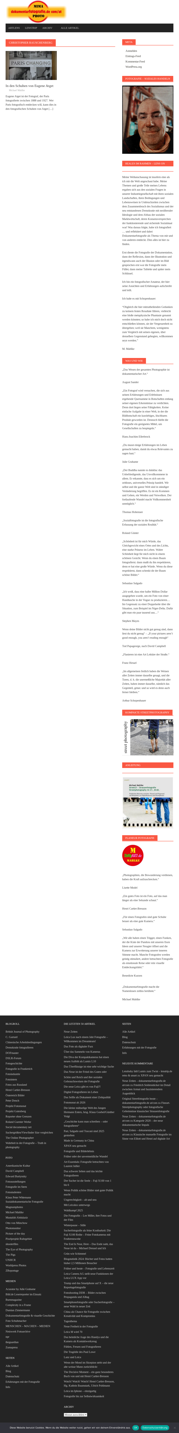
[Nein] (174, 1428)
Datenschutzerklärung (154, 1427)
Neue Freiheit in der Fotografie (81, 1326)
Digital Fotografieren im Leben (81, 1092)
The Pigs (10, 1254)
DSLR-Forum (13, 1058)
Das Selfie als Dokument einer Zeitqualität (87, 1097)
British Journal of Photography (23, 1031)
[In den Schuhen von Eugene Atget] (31, 65)
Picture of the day (15, 1233)
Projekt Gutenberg (16, 1111)
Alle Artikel (70, 28)
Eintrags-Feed (133, 56)
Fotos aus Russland (16, 1084)
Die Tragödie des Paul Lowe (79, 1351)
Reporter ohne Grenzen (18, 1116)
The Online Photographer (20, 1137)
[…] (50, 108)
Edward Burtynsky (16, 1176)
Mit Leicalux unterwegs (77, 1204)
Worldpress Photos (16, 1265)
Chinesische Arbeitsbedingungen (24, 1042)
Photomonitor (13, 1228)
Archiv (47, 28)
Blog (8, 1371)
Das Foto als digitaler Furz (78, 1046)
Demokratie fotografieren (19, 1047)
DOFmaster (12, 1052)
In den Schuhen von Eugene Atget (29, 86)
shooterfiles (12, 1244)
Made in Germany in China (79, 1140)
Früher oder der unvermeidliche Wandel (86, 1156)
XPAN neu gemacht (75, 1145)
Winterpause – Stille (75, 1225)
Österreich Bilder (15, 1095)
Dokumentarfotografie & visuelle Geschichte (30, 1315)
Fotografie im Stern (16, 1186)
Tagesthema (70, 1321)
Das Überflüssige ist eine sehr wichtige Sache (89, 1066)
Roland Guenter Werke (18, 1121)
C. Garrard (11, 1037)
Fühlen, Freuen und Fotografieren (82, 1346)
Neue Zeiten (70, 1031)
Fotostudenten (13, 1192)
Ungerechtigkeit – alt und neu (80, 1199)
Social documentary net (18, 1127)
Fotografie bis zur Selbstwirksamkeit (84, 1396)
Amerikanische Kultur (18, 1165)
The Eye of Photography (19, 1249)
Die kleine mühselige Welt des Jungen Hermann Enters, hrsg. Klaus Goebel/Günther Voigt (89, 1112)
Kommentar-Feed (135, 61)
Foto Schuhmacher (16, 1320)
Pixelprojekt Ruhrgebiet (19, 1238)
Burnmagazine (14, 1299)
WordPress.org (134, 66)
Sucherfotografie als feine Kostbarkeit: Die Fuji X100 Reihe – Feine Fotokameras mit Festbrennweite (87, 1234)
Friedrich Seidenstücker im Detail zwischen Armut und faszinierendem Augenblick (146, 1089)
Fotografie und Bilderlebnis (79, 1151)
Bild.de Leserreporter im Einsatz (23, 1294)
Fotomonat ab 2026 (74, 1102)
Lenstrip (31, 28)
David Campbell (15, 1170)
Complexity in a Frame (18, 1304)
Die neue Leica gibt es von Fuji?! (82, 1086)
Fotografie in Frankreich (19, 1068)
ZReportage (12, 1270)
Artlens (14, 28)
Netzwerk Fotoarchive (18, 1331)
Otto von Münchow (16, 1222)
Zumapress (12, 1347)
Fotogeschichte (14, 1063)
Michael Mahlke (17, 90)
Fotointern (11, 1079)
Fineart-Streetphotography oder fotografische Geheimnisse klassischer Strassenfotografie (146, 1107)
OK (135, 1427)
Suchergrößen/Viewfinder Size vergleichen (29, 1132)
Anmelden (131, 50)
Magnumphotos (14, 1207)
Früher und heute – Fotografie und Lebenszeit (89, 1268)
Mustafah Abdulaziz (17, 1217)
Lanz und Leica (72, 1357)
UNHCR (11, 1259)
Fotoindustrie (13, 1074)
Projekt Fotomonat (16, 1106)
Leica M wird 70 (73, 1331)
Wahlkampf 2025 (73, 1210)
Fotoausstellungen (16, 1181)
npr (7, 1336)
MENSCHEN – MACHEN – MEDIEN (28, 1326)
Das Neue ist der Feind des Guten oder (85, 1071)
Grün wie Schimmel (75, 1253)
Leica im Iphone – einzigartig (80, 1391)
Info (8, 1387)
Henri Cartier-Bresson (18, 1089)
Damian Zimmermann (18, 1310)
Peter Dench (12, 1100)
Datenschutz (12, 1376)
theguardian (12, 1342)
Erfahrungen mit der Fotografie (23, 1381)
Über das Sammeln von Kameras (82, 1051)
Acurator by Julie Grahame (20, 1289)
